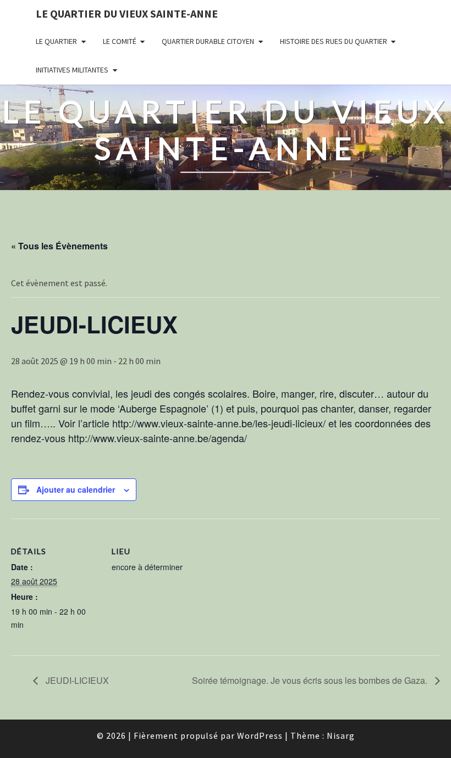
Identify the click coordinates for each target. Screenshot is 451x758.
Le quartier (56, 41)
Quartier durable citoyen (208, 41)
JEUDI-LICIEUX (76, 680)
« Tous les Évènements (59, 245)
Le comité (119, 41)
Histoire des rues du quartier (333, 41)
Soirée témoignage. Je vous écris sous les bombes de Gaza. (311, 680)
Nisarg (341, 735)
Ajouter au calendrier (75, 489)
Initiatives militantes (72, 70)
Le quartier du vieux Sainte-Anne (127, 13)
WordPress (260, 735)
